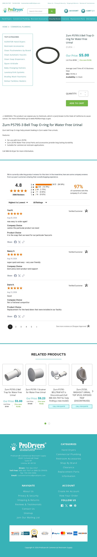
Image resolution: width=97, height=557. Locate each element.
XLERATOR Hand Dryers (14, 42)
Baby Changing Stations (15, 68)
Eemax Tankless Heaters (15, 81)
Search (51, 11)
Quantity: (71, 93)
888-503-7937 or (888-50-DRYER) (28, 470)
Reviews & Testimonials (87, 3)
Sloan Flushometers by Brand (17, 50)
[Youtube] (71, 505)
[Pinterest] (75, 505)
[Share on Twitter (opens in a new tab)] (19, 242)
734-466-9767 (28, 468)
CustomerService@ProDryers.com (30, 3)
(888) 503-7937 (6, 3)
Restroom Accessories (39, 19)
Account (74, 11)
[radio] (48, 184)
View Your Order (68, 495)
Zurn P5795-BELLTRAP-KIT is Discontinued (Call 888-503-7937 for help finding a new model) (59, 395)
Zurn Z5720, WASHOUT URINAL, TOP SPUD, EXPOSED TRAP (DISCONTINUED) (82, 395)
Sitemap (28, 513)
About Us (50, 3)
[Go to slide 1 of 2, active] (45, 423)
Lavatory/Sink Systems (14, 72)
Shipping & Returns (73, 3)
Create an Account (68, 491)
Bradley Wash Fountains (15, 77)
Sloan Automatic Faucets (15, 55)
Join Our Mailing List (28, 517)
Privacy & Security (60, 3)
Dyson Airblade (11, 63)
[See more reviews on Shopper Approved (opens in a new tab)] (23, 242)
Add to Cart (12, 378)
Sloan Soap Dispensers (14, 59)
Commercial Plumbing (21, 19)
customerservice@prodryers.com (28, 475)
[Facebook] (62, 505)
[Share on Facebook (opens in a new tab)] (15, 242)
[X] (66, 505)
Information (90, 19)
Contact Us (28, 508)
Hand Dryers (7, 19)
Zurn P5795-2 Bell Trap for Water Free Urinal (13, 392)
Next (93, 391)
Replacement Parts (78, 19)
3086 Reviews (21, 195)
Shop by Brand (54, 19)
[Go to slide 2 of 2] (49, 423)
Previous (2, 391)
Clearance (65, 19)
